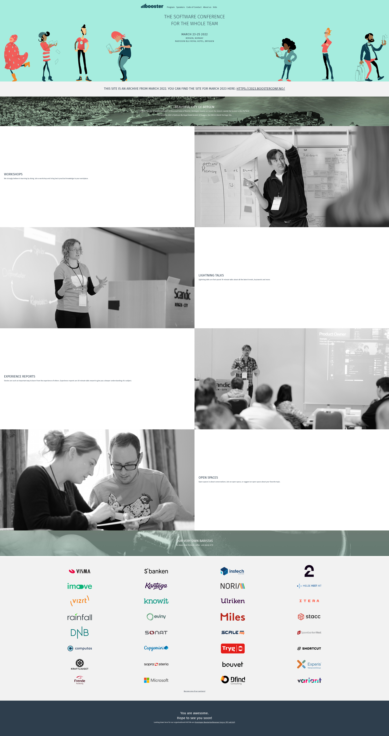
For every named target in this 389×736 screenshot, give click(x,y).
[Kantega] (156, 590)
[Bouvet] (233, 670)
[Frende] (80, 686)
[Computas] (80, 654)
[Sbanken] (156, 574)
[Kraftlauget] (80, 670)
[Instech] (233, 575)
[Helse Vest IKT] (309, 588)
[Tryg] (233, 653)
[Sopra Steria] (156, 665)
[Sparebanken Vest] (309, 634)
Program (171, 7)
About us (207, 7)
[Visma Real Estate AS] (80, 574)
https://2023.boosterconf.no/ (261, 88)
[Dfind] (233, 684)
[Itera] (309, 604)
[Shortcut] (309, 650)
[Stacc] (309, 622)
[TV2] (309, 577)
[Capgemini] (156, 654)
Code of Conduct (193, 7)
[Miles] (233, 622)
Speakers (180, 7)
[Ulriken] (233, 606)
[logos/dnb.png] (80, 638)
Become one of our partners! (194, 691)
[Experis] (309, 668)
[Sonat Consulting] (156, 635)
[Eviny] (156, 622)
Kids (215, 7)
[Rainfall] (80, 620)
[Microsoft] (156, 682)
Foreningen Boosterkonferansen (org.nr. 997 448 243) (215, 722)
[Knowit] (156, 603)
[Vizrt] (80, 606)
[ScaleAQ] (233, 635)
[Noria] (233, 588)
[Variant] (309, 682)
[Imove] (80, 588)
